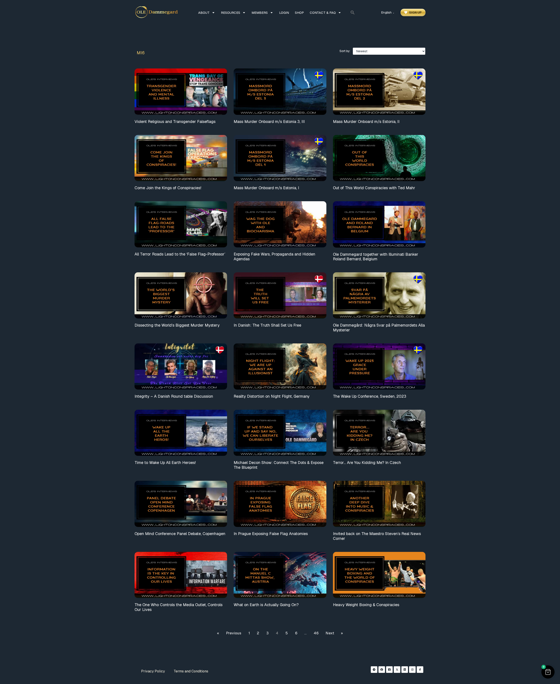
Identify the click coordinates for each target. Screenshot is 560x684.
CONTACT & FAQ (323, 12)
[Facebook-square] (389, 669)
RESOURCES (230, 12)
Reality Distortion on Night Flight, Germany (272, 396)
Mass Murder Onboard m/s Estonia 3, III (269, 121)
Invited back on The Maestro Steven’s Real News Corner (377, 536)
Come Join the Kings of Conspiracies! (168, 187)
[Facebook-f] (420, 669)
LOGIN (284, 12)
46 (316, 633)
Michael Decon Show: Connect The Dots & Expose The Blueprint (279, 465)
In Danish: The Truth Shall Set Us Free (267, 325)
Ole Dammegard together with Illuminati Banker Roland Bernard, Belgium (375, 257)
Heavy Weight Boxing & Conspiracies (366, 604)
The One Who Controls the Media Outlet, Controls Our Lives (178, 607)
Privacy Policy (153, 671)
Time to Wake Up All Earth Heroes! (165, 462)
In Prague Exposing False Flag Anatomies (271, 533)
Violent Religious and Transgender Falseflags (175, 121)
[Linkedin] (404, 669)
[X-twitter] (397, 669)
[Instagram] (412, 669)
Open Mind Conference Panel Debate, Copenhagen (180, 533)
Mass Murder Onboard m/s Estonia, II (366, 121)
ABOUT (204, 12)
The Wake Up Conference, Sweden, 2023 (369, 396)
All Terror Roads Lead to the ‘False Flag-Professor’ (180, 254)
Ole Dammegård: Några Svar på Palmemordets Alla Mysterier (379, 327)
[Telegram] (374, 669)
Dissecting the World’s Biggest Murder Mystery (177, 325)
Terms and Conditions (191, 671)
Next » (334, 633)
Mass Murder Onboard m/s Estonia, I (266, 187)
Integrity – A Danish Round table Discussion (174, 396)
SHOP (299, 12)
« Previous (229, 633)
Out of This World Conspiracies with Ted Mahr (374, 187)
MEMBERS (260, 12)
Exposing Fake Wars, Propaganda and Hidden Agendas (274, 256)
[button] (352, 12)
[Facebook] (381, 669)
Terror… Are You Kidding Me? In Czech (367, 462)
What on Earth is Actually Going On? (266, 604)
